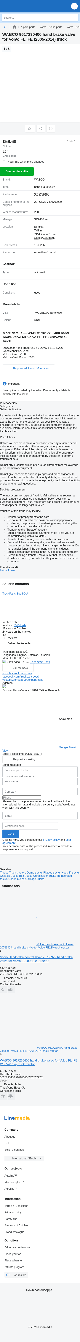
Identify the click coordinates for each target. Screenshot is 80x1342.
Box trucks (26, 875)
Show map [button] (65, 718)
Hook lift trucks (70, 872)
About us (9, 1136)
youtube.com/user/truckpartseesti (22, 679)
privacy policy (51, 839)
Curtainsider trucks (45, 875)
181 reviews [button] (9, 637)
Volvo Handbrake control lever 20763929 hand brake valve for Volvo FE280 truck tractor (36, 959)
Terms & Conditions (16, 1205)
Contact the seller (17, 171)
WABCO (39, 179)
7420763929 (54, 201)
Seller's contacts (14, 1149)
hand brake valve (44, 186)
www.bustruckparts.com (17, 673)
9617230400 (41, 194)
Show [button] (26, 662)
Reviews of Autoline (16, 1225)
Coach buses (16, 878)
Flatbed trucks (52, 872)
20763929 (40, 201)
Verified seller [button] (10, 622)
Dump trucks (35, 872)
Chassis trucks (9, 875)
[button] (74, 6)
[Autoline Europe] (24, 6)
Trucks (4, 872)
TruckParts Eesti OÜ (15, 593)
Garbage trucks (34, 878)
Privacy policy (13, 1212)
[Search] (74, 17)
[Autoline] (14, 27)
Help (7, 1143)
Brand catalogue (14, 1231)
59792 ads (20, 625)
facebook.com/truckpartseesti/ (20, 676)
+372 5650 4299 (40, 662)
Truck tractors (18, 872)
